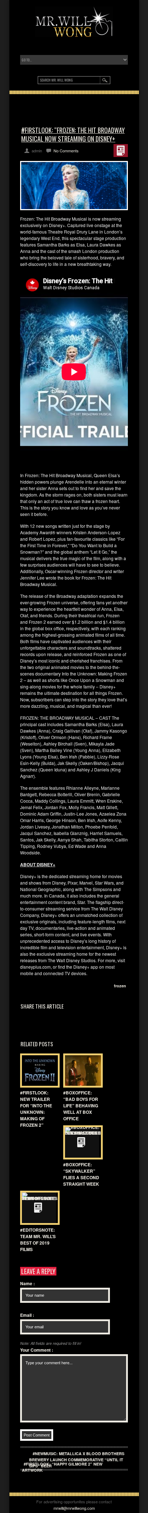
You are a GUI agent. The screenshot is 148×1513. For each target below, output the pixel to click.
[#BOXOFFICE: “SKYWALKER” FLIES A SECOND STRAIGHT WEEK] (81, 1142)
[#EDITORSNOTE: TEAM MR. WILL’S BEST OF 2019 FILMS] (38, 1208)
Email (27, 1315)
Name (27, 1283)
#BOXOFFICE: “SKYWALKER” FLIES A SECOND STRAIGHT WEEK (81, 1174)
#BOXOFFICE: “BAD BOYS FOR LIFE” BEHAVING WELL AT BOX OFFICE (80, 1105)
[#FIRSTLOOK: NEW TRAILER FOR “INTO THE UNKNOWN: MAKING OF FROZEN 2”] (38, 1070)
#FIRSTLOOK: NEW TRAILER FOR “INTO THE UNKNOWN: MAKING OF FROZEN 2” (36, 1108)
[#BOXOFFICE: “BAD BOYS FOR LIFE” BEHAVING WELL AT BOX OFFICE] (81, 1070)
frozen (120, 985)
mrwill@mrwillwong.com (74, 1508)
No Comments (66, 150)
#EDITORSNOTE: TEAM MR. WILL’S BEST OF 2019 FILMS (38, 1240)
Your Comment (36, 1350)
